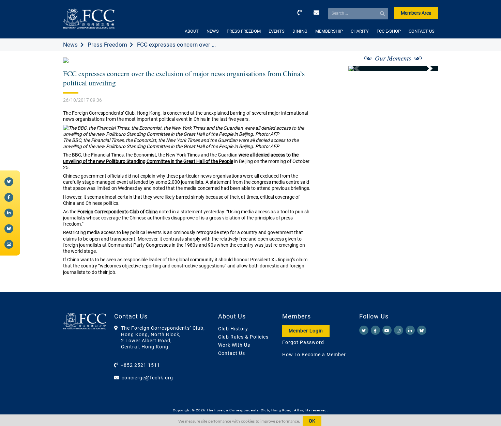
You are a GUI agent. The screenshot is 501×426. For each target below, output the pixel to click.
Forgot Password (303, 342)
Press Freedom (107, 44)
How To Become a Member (314, 354)
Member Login (306, 330)
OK (312, 421)
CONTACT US (422, 31)
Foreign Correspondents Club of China (117, 211)
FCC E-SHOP (389, 31)
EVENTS (277, 31)
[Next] (425, 68)
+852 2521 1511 (140, 365)
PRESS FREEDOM (244, 31)
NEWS (213, 31)
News (70, 44)
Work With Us (234, 345)
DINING (299, 31)
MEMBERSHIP (329, 31)
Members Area (416, 13)
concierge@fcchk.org (147, 377)
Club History (233, 328)
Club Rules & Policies (243, 337)
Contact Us (231, 353)
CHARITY (360, 31)
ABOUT (192, 31)
